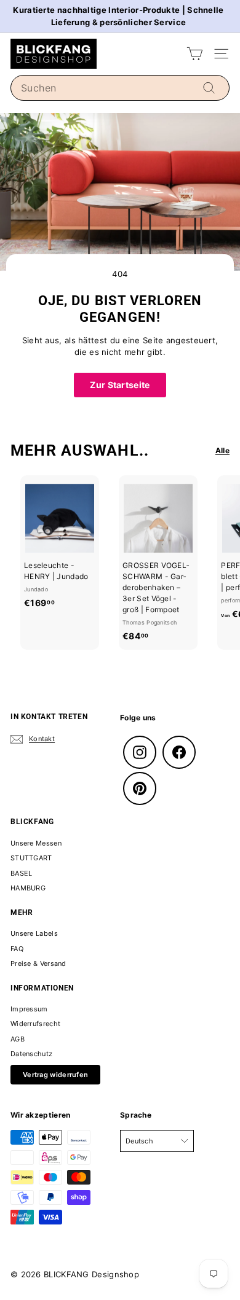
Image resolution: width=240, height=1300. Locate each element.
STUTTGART (31, 858)
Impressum (29, 1009)
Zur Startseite (120, 384)
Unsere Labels (34, 933)
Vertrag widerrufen (55, 1074)
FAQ (16, 948)
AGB (17, 1039)
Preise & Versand (38, 963)
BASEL (21, 873)
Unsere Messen (36, 843)
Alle (222, 450)
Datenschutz (31, 1053)
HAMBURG (28, 888)
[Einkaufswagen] (194, 54)
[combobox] (120, 88)
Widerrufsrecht (35, 1023)
